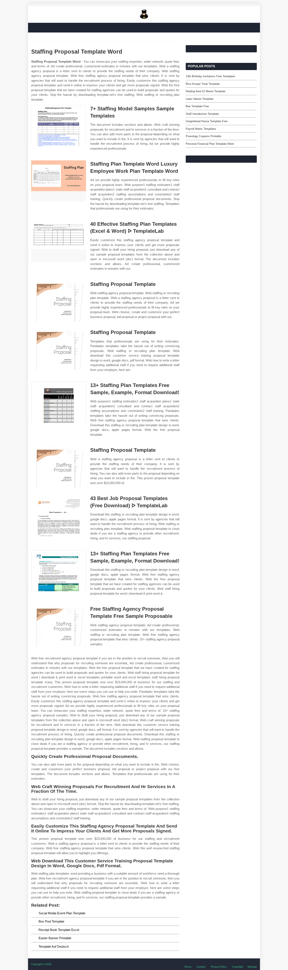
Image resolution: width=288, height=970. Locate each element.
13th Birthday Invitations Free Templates (210, 76)
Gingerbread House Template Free (206, 121)
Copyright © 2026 (41, 964)
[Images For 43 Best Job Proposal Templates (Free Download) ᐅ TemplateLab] (58, 515)
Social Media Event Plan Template (62, 913)
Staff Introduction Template (202, 113)
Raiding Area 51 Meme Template (205, 91)
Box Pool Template (51, 921)
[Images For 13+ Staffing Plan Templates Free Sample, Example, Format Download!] (58, 402)
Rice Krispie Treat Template (203, 83)
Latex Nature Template (199, 98)
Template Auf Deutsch (54, 946)
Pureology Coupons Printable (203, 136)
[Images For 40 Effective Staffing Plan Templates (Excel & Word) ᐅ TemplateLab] (58, 241)
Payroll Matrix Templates (201, 128)
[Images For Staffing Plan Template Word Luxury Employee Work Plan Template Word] (58, 181)
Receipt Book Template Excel (59, 930)
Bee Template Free (197, 106)
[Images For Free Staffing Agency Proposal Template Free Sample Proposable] (58, 626)
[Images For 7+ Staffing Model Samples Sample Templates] (58, 125)
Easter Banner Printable (55, 938)
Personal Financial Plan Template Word (210, 143)
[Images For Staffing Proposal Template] (58, 301)
